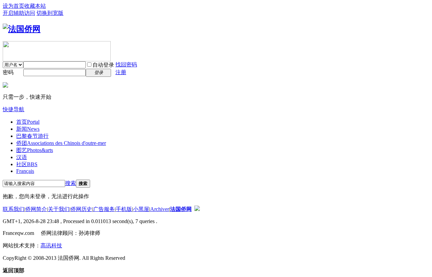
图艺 (34, 150)
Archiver (159, 209)
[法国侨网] (21, 29)
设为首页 (13, 6)
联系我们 (13, 209)
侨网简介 (36, 209)
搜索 (70, 183)
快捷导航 (13, 109)
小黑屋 (141, 209)
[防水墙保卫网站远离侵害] (197, 209)
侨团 (61, 143)
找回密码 (126, 64)
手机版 (124, 209)
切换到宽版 (49, 13)
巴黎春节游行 (32, 136)
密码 (8, 72)
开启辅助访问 (19, 13)
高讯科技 (51, 245)
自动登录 (103, 65)
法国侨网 (181, 209)
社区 (26, 164)
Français (25, 171)
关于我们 (59, 209)
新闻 (27, 129)
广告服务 (104, 209)
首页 (27, 122)
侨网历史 (81, 209)
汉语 (21, 157)
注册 (120, 72)
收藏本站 (35, 6)
